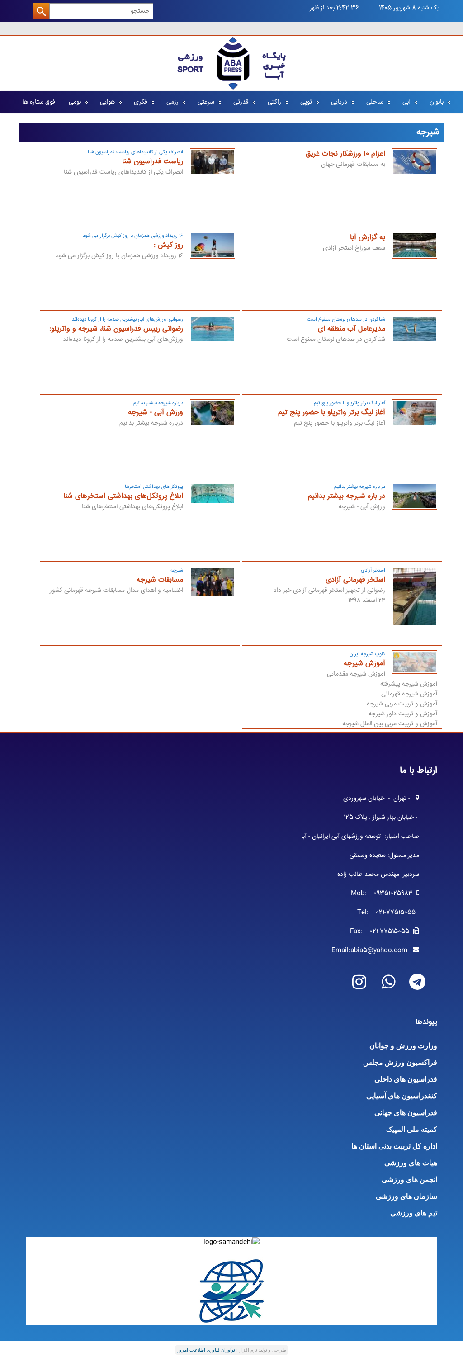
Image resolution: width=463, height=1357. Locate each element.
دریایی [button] (339, 102)
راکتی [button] (274, 102)
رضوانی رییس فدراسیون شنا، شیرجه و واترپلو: (116, 329)
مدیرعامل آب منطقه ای (351, 329)
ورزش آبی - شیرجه (155, 412)
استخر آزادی (373, 570)
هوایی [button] (107, 102)
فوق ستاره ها (38, 102)
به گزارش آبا (367, 237)
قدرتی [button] (241, 102)
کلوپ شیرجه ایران (367, 654)
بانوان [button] (437, 102)
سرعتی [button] (206, 102)
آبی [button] (406, 102)
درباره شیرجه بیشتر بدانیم (158, 403)
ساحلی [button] (374, 102)
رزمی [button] (172, 102)
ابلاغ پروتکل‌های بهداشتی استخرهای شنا (123, 496)
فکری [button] (140, 102)
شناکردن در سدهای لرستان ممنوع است (346, 319)
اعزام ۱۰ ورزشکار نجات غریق (345, 154)
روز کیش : (168, 245)
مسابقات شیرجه (160, 580)
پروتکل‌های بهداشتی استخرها (154, 487)
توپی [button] (306, 102)
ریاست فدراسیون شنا (152, 161)
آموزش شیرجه (364, 663)
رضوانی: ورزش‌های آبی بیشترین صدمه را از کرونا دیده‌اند (127, 319)
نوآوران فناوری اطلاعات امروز (206, 1350)
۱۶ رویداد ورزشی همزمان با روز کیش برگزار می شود (133, 236)
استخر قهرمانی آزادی (355, 580)
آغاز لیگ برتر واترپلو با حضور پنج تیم (349, 403)
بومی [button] (75, 102)
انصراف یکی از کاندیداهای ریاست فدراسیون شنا (135, 152)
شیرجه (176, 570)
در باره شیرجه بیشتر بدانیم (359, 487)
